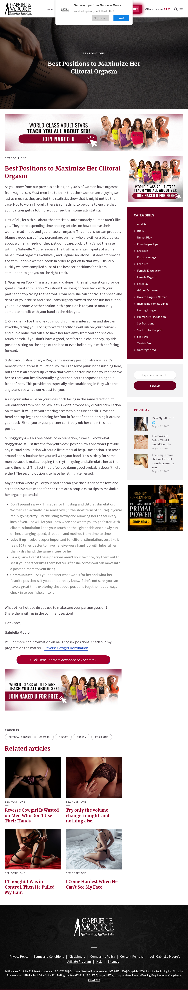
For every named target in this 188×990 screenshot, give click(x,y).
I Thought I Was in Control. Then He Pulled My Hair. (30, 887)
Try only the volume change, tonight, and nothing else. (87, 816)
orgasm (81, 737)
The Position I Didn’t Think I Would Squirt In (161, 440)
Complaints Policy (102, 956)
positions (101, 737)
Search (155, 385)
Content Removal (132, 956)
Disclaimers (77, 956)
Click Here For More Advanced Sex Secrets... (63, 659)
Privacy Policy (18, 956)
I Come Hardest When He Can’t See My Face (92, 884)
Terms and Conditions (49, 956)
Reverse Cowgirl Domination (66, 647)
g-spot (63, 737)
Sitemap (113, 961)
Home (49, 9)
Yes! (121, 18)
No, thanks (100, 18)
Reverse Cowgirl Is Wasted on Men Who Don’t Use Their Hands (32, 816)
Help (99, 961)
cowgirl (44, 737)
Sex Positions (94, 53)
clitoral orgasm (20, 737)
